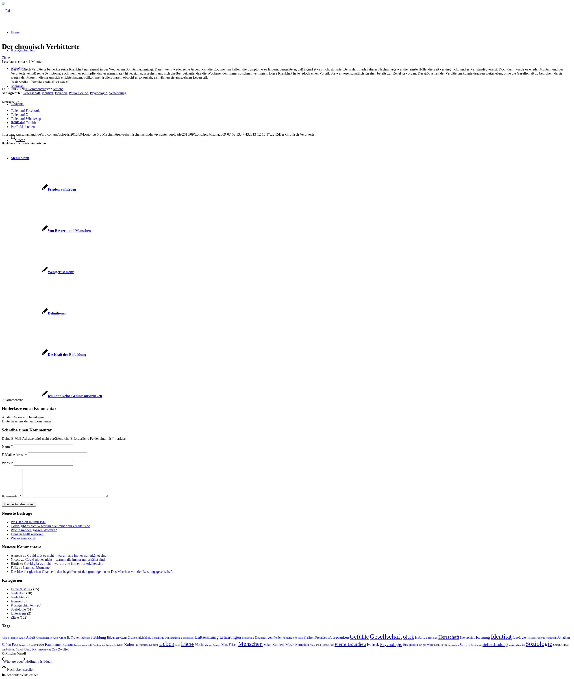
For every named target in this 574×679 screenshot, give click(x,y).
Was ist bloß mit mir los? (28, 522)
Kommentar (11, 496)
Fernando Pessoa (293, 637)
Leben (166, 643)
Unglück (30, 649)
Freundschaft (323, 637)
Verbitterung (117, 93)
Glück (408, 637)
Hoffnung (482, 637)
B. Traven (73, 637)
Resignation (410, 644)
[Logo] (6, 11)
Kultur (129, 644)
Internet (16, 601)
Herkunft (432, 638)
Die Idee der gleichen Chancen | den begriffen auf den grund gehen (58, 572)
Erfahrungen (230, 637)
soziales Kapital (517, 645)
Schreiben (453, 645)
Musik (289, 644)
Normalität (302, 644)
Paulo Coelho (78, 93)
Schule (465, 644)
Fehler (278, 637)
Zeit (54, 649)
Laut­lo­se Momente (36, 567)
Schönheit (476, 645)
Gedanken (18, 593)
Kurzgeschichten (23, 605)
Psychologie (98, 93)
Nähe (312, 645)
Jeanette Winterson (547, 637)
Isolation (61, 93)
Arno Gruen (59, 637)
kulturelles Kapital (146, 644)
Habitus (421, 637)
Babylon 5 (86, 637)
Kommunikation (59, 644)
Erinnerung (248, 638)
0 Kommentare (35, 89)
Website (7, 463)
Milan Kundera (274, 644)
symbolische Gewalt (12, 649)
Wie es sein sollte (23, 538)
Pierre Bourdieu (350, 644)
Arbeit (30, 637)
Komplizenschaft (83, 645)
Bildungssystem (117, 637)
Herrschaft (448, 637)
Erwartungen (264, 637)
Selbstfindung (495, 644)
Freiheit (309, 637)
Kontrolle (111, 645)
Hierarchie (466, 637)
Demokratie (158, 637)
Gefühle (359, 636)
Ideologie (519, 637)
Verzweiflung (44, 649)
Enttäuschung (207, 637)
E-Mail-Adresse (14, 455)
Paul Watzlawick (325, 644)
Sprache (557, 644)
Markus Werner (212, 645)
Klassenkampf (36, 644)
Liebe (187, 644)
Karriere (23, 645)
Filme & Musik (21, 589)
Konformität (99, 645)
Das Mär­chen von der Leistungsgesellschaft (142, 572)
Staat (566, 644)
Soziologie (18, 609)
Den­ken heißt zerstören (27, 534)
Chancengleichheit (139, 637)
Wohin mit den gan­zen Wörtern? (34, 530)
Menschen (250, 644)
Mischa (58, 89)
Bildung (99, 637)
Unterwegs (18, 613)
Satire (444, 644)
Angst (22, 638)
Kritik (120, 644)
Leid (177, 645)
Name (7, 446)
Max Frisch (229, 644)
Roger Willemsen (429, 644)
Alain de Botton (10, 638)
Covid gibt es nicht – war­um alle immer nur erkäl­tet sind (50, 526)
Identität (47, 93)
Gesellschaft (31, 93)
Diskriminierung (173, 638)
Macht (199, 644)
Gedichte (17, 597)
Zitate (6, 57)
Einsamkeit (188, 638)
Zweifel (63, 649)
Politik (373, 644)
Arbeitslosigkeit (44, 638)
